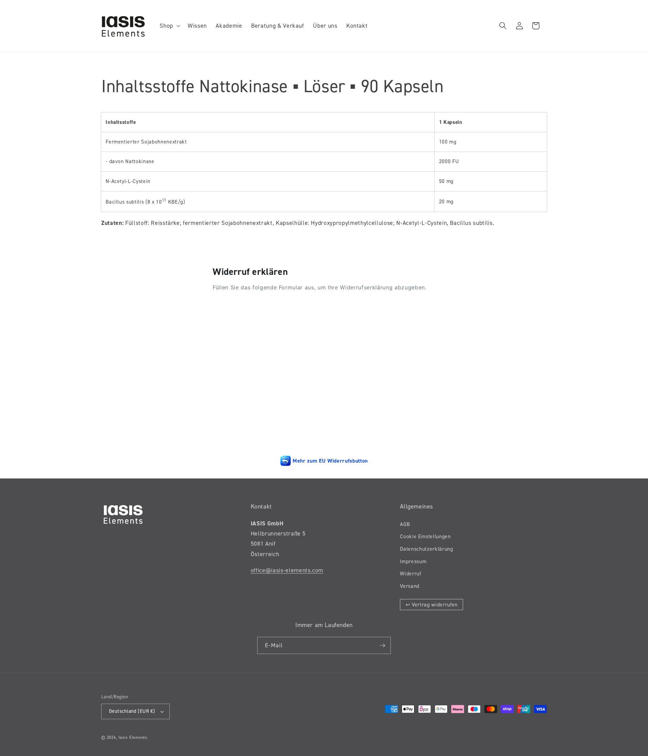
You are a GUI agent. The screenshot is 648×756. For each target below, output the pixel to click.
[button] (169, 26)
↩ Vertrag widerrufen (432, 604)
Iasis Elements (132, 737)
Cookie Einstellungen (425, 536)
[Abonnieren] (382, 645)
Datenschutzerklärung (426, 548)
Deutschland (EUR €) (132, 711)
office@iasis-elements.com (287, 570)
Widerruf (410, 573)
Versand (410, 586)
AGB (405, 524)
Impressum (413, 561)
